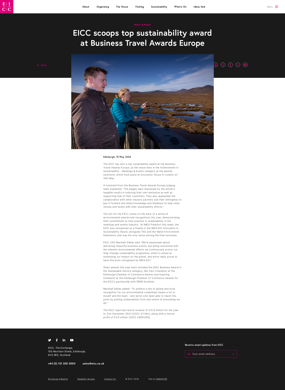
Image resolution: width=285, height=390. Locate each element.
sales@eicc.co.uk (93, 363)
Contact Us (110, 379)
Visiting (139, 6)
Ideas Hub (199, 6)
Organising (103, 6)
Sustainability (159, 6)
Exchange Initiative (58, 379)
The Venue (122, 6)
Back (44, 65)
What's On (180, 6)
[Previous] (233, 354)
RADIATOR (161, 379)
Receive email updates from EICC (204, 344)
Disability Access (86, 379)
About (85, 6)
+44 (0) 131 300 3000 (61, 363)
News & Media (142, 24)
